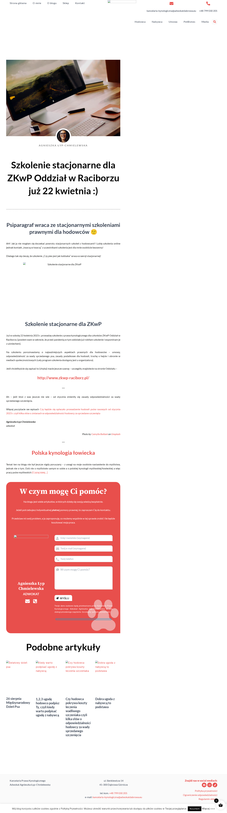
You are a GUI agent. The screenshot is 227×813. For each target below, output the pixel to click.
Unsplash (115, 434)
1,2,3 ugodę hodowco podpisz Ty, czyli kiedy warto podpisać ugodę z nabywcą (47, 707)
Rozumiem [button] (195, 808)
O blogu (52, 3)
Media (205, 21)
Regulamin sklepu (208, 798)
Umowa (173, 21)
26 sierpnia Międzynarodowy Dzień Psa (18, 702)
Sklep (66, 3)
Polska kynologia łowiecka (63, 452)
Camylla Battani (99, 434)
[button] (214, 21)
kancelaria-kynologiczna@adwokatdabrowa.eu (171, 10)
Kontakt (80, 3)
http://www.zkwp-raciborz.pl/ (63, 377)
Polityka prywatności (206, 790)
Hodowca (140, 21)
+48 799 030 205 (208, 10)
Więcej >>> (208, 808)
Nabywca (157, 21)
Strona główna (18, 3)
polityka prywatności (101, 612)
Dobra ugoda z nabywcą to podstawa (105, 703)
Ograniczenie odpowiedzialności (200, 794)
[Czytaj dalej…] (40, 472)
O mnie (37, 3)
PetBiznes (189, 21)
